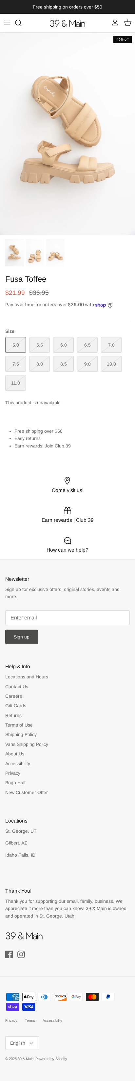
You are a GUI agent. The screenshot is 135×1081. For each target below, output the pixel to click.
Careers (13, 696)
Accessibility (17, 763)
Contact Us (16, 686)
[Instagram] (21, 954)
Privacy (12, 773)
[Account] (113, 23)
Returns (13, 715)
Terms (30, 1020)
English (17, 1043)
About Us (14, 753)
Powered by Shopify (51, 1059)
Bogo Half (15, 782)
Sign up (21, 636)
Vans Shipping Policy (26, 744)
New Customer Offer (26, 792)
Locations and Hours (26, 676)
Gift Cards (15, 705)
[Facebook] (9, 954)
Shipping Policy (21, 734)
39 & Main (25, 1059)
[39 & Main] (67, 23)
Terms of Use (19, 725)
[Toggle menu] (7, 23)
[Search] (21, 23)
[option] (67, 134)
